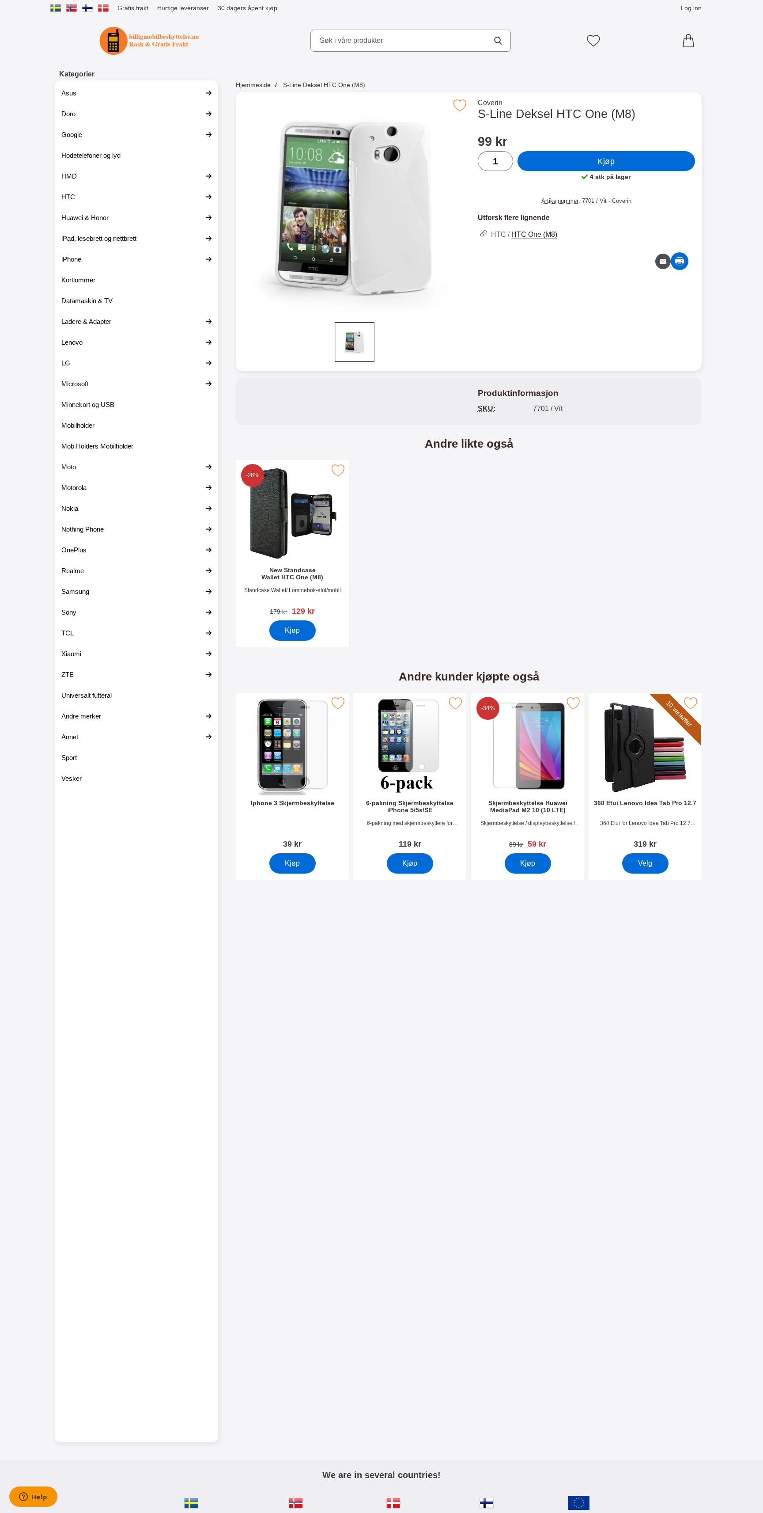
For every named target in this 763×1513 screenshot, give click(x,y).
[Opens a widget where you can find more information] (33, 1497)
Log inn (691, 7)
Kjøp (606, 161)
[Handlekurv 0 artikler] (690, 40)
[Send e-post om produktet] (663, 261)
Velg (645, 863)
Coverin (490, 102)
